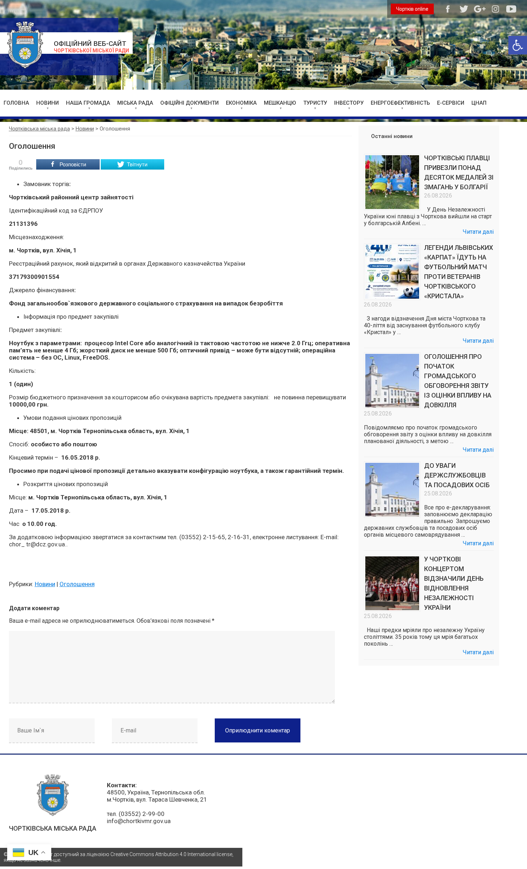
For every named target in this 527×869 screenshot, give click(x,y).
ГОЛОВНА (16, 103)
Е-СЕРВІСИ (450, 103)
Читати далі (478, 231)
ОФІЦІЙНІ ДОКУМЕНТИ (189, 103)
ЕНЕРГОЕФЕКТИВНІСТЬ (400, 103)
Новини (45, 584)
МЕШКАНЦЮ (280, 103)
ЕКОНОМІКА (241, 103)
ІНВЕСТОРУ (349, 103)
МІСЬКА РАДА (135, 103)
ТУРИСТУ (315, 103)
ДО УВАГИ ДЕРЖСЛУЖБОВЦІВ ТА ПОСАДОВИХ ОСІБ (457, 475)
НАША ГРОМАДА (88, 103)
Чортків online (412, 9)
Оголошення (77, 584)
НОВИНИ (47, 103)
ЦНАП (478, 103)
